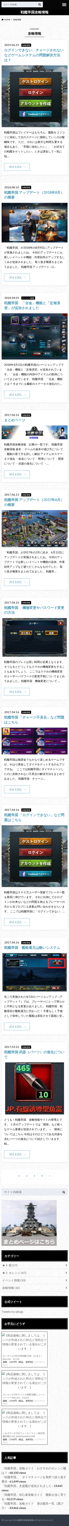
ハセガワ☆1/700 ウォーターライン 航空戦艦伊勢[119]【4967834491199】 (24, 1435)
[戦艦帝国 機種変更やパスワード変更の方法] (34, 654)
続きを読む (15, 166)
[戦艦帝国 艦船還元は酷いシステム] (34, 989)
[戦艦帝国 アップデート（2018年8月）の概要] (35, 240)
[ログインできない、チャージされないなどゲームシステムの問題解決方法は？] (35, 125)
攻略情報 (11, 1287)
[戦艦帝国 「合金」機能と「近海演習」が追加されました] (35, 357)
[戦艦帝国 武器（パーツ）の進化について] (34, 1112)
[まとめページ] (35, 437)
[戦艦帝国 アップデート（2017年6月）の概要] (35, 545)
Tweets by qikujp (12, 1311)
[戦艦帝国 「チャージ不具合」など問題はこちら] (35, 752)
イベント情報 (14, 1280)
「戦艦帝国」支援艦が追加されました (26, 1486)
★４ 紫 (9, 1265)
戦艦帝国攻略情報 (35, 12)
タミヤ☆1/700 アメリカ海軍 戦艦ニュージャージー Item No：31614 (24, 1396)
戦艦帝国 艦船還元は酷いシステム (35, 947)
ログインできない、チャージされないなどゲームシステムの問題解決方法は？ (34, 55)
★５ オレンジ (14, 1272)
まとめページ (14, 420)
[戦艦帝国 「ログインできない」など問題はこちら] (35, 885)
